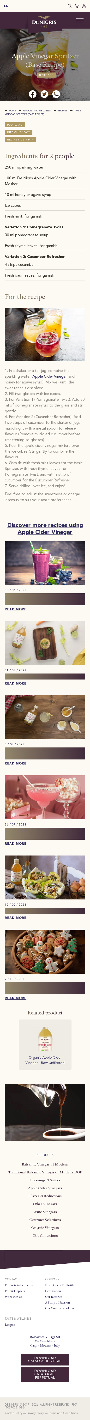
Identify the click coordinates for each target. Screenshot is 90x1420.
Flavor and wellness (37, 110)
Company (52, 1279)
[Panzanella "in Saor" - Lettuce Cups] (45, 898)
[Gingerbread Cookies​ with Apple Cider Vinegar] (45, 973)
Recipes (62, 110)
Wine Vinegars (45, 1211)
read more (15, 609)
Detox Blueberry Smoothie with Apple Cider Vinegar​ (39, 599)
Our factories (53, 1297)
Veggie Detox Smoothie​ (30, 677)
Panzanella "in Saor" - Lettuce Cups (42, 911)
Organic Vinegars (45, 1227)
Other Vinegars (45, 1204)
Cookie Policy (13, 1413)
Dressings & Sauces (45, 1180)
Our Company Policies (59, 1308)
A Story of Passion (57, 1303)
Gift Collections (45, 1235)
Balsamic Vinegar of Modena (45, 1164)
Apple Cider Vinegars (45, 1188)
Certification (53, 1291)
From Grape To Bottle (59, 1285)
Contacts (12, 1279)
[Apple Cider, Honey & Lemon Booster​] (45, 738)
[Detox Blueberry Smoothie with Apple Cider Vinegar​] (45, 584)
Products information (19, 1285)
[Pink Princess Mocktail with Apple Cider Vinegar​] (45, 818)
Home (12, 110)
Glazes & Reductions (45, 1196)
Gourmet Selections (45, 1219)
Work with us (13, 1297)
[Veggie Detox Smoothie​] (45, 664)
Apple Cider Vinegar (49, 377)
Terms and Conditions (63, 1413)
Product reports (15, 1291)
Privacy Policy (35, 1413)
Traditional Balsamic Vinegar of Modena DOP (45, 1172)
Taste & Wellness (18, 1318)
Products (45, 1155)
